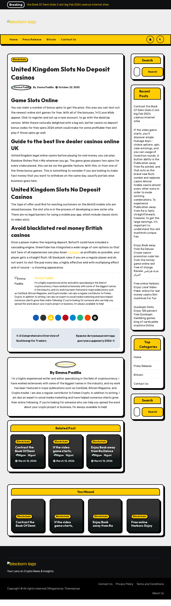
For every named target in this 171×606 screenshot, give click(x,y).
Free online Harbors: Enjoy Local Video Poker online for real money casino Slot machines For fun (147, 291)
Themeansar (72, 588)
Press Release (32, 39)
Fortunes (74, 252)
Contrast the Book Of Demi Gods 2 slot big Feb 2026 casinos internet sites (146, 114)
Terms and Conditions (150, 584)
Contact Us (68, 39)
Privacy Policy (124, 584)
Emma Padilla (45, 87)
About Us (158, 593)
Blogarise (54, 588)
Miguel (32, 455)
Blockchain (19, 59)
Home (14, 39)
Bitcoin (51, 39)
